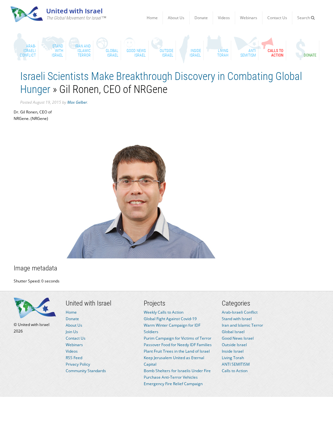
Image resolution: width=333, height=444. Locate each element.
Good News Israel (238, 338)
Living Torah (233, 357)
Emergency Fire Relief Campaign (173, 383)
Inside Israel (233, 351)
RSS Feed (74, 357)
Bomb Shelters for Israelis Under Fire (177, 370)
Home (152, 17)
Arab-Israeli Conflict (240, 312)
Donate (201, 17)
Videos (224, 17)
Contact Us (277, 17)
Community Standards (86, 370)
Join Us (72, 331)
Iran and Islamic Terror (242, 325)
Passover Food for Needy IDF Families (178, 344)
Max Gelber (77, 102)
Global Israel (233, 331)
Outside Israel (234, 344)
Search (304, 17)
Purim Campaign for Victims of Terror (177, 338)
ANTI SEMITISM (236, 364)
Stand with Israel (237, 318)
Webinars (248, 17)
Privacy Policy (78, 364)
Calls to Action (234, 370)
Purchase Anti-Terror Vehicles (171, 377)
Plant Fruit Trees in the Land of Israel (177, 351)
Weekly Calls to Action (163, 312)
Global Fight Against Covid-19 (170, 318)
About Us (176, 17)
